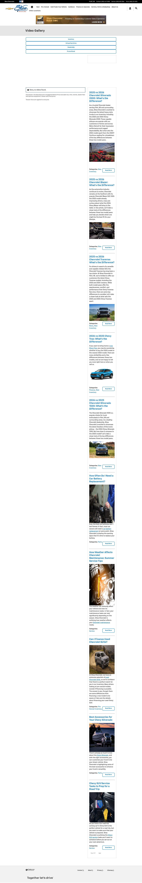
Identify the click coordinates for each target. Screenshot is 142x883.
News (91, 326)
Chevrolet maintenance (101, 622)
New (38, 7)
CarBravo (71, 7)
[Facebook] (20, 1)
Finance (92, 390)
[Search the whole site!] (136, 8)
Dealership (71, 47)
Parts (100, 542)
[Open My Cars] (129, 8)
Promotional (71, 51)
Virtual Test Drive (71, 43)
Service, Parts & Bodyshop (100, 7)
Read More (108, 170)
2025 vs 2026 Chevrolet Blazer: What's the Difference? (101, 182)
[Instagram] (22, 1)
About (90, 870)
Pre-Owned (45, 7)
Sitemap (110, 870)
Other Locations (34, 10)
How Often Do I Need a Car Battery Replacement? (101, 479)
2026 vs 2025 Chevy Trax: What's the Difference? (100, 339)
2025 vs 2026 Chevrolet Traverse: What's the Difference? (101, 260)
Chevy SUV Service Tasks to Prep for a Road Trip (99, 786)
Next (100, 853)
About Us (115, 7)
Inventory (71, 39)
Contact (80, 870)
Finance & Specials (83, 7)
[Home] (9, 8)
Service (92, 631)
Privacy (99, 870)
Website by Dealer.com (30, 870)
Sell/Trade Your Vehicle (59, 7)
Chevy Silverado (102, 755)
